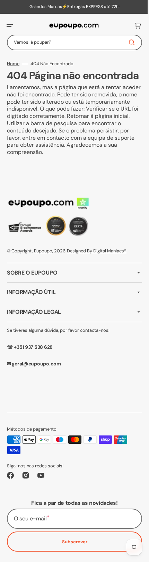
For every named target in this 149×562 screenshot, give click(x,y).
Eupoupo (43, 262)
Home (13, 64)
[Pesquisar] (128, 42)
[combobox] (72, 42)
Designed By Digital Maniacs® (96, 262)
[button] (9, 25)
